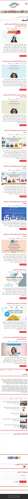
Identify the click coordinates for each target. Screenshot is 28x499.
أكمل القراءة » (23, 55)
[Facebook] (16, 458)
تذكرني (15, 481)
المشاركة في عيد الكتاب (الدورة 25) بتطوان (16, 303)
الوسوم (11, 398)
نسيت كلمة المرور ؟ (22, 484)
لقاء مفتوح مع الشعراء (14, 413)
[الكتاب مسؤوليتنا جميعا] (14, 11)
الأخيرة (25, 398)
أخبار (22, 16)
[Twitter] (14, 458)
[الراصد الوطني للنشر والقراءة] (14, 4)
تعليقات (16, 398)
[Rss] (19, 458)
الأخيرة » (10, 370)
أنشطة (11, 28)
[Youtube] (11, 458)
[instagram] (9, 458)
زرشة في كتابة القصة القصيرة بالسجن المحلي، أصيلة (14, 61)
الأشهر (21, 398)
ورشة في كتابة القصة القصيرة (19, 269)
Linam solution (11, 495)
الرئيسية (25, 16)
